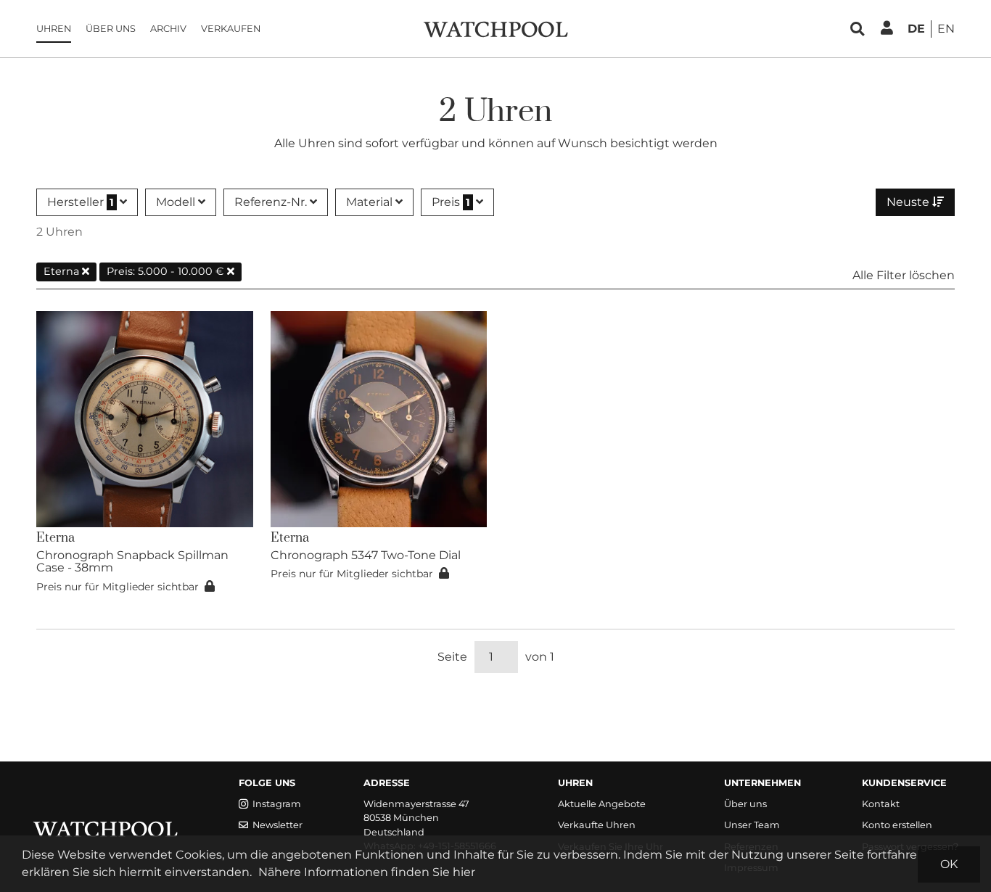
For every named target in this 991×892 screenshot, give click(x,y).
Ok (949, 864)
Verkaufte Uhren (597, 824)
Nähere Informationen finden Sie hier (366, 872)
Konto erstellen (897, 824)
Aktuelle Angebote (602, 803)
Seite (452, 657)
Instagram (276, 803)
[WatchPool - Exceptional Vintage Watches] (495, 28)
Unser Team (752, 824)
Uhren (53, 28)
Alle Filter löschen (903, 275)
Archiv (168, 28)
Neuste (909, 202)
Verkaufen (230, 28)
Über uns (111, 28)
